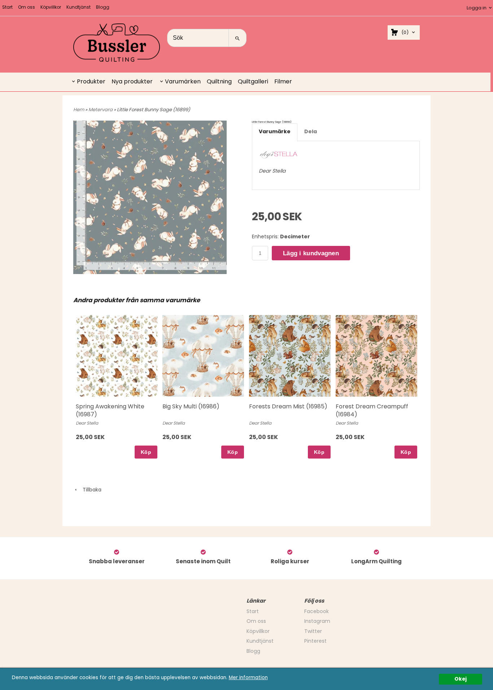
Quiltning (219, 81)
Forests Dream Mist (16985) (288, 406)
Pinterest (315, 641)
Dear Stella (272, 170)
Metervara (101, 109)
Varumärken (183, 81)
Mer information (248, 677)
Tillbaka (89, 489)
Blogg (102, 7)
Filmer (283, 81)
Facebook (316, 611)
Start (7, 7)
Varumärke (275, 131)
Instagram (317, 621)
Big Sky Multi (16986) (190, 406)
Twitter (313, 631)
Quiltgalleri (253, 81)
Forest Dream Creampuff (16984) (372, 410)
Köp (146, 452)
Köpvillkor (50, 7)
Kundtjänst (78, 7)
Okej (460, 679)
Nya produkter (132, 81)
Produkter (91, 81)
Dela (310, 131)
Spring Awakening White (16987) (110, 410)
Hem (78, 109)
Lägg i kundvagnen (311, 253)
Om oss (26, 7)
